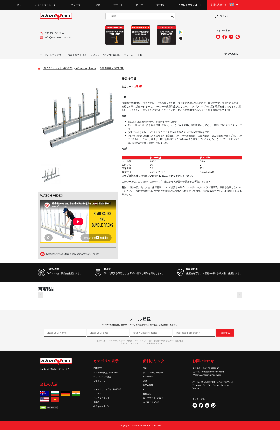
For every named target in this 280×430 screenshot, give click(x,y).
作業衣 (96, 402)
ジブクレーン (99, 381)
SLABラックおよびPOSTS (105, 55)
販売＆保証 (148, 385)
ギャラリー (77, 4)
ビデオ (139, 4)
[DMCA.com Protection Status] (49, 407)
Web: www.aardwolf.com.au (206, 375)
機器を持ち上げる (77, 55)
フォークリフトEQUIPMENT (107, 389)
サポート (118, 4)
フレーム (128, 55)
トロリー (142, 55)
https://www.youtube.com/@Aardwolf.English (72, 254)
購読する (225, 332)
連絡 (98, 4)
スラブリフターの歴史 (153, 398)
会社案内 (160, 4)
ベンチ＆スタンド (101, 398)
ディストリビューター (46, 4)
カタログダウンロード (190, 4)
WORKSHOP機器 (102, 376)
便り (19, 4)
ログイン (224, 16)
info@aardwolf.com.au (58, 37)
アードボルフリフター (51, 55)
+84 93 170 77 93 (55, 32)
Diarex (97, 368)
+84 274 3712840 (210, 368)
